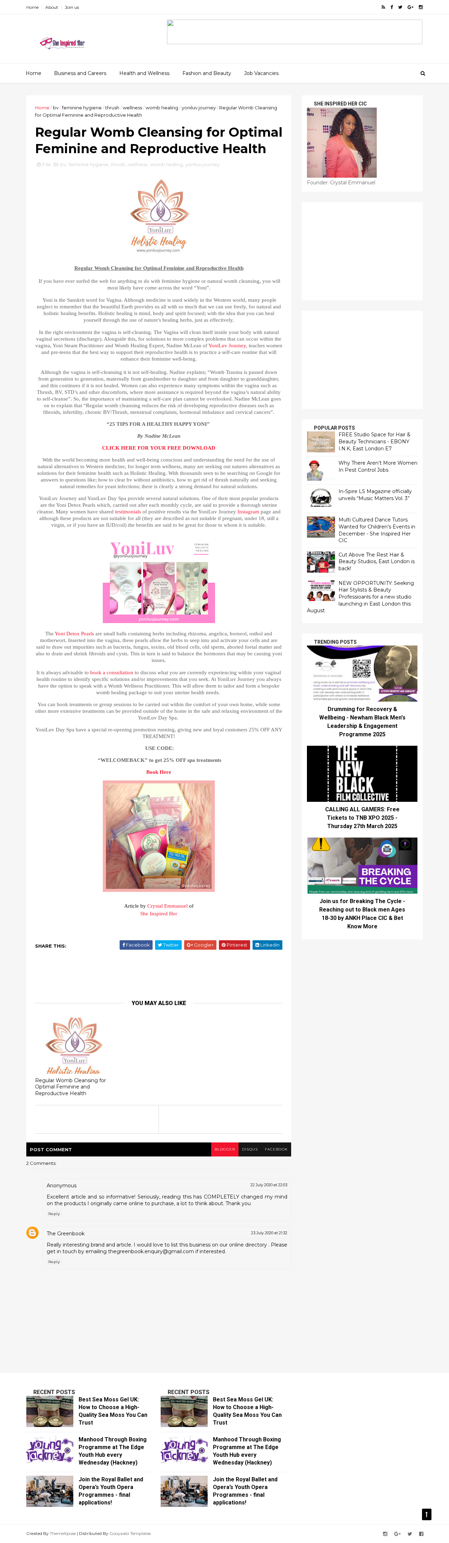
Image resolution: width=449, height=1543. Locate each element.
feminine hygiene (82, 107)
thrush (112, 107)
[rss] (383, 7)
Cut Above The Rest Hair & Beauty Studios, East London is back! (377, 562)
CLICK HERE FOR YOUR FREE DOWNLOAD (158, 448)
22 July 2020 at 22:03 (268, 1184)
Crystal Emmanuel (167, 906)
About (51, 7)
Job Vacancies (261, 73)
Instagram (248, 511)
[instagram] (421, 7)
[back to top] (426, 1514)
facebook (276, 1149)
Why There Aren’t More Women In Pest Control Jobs (378, 466)
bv (56, 107)
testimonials (128, 511)
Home (32, 7)
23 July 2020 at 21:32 (269, 1232)
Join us (72, 7)
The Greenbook (66, 1233)
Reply (54, 1213)
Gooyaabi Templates (130, 1533)
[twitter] (400, 7)
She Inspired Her (158, 913)
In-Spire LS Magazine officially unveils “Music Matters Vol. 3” (375, 494)
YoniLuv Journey (227, 345)
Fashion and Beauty (206, 73)
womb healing (162, 107)
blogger (225, 1149)
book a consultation (111, 672)
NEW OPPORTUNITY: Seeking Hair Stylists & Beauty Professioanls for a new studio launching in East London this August (360, 597)
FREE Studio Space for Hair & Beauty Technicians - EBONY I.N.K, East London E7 (374, 441)
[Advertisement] (161, 974)
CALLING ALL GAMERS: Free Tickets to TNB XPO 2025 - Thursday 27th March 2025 (362, 817)
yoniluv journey (199, 107)
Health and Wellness (144, 73)
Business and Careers (80, 73)
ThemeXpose (63, 1533)
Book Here (158, 772)
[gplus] (411, 7)
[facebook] (391, 7)
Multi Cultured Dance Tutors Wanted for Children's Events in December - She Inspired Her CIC (377, 530)
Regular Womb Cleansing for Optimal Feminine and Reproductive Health (70, 1087)
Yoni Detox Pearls (74, 633)
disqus (250, 1149)
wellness (132, 107)
